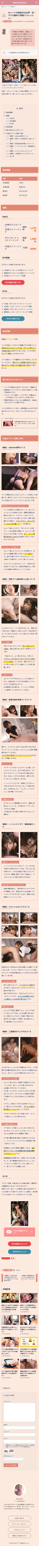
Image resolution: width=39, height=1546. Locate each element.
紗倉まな (18, 1270)
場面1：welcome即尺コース (19, 136)
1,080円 (33, 240)
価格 (7, 115)
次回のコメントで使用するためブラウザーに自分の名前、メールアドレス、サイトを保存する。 (20, 1445)
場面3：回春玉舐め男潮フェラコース (22, 143)
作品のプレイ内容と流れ (14, 133)
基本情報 (9, 112)
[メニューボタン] (2, 2)
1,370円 (33, 229)
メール (6, 1432)
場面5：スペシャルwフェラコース (21, 151)
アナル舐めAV (7, 21)
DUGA (12, 124)
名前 (6, 1425)
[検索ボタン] (36, 2)
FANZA (12, 118)
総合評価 (9, 127)
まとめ (12, 156)
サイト (5, 1438)
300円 (33, 248)
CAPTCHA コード (8, 1456)
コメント (7, 1401)
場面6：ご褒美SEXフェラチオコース (21, 153)
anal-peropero (20, 3)
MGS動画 (13, 121)
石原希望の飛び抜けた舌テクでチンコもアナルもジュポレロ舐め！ (25, 424)
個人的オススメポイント (14, 130)
